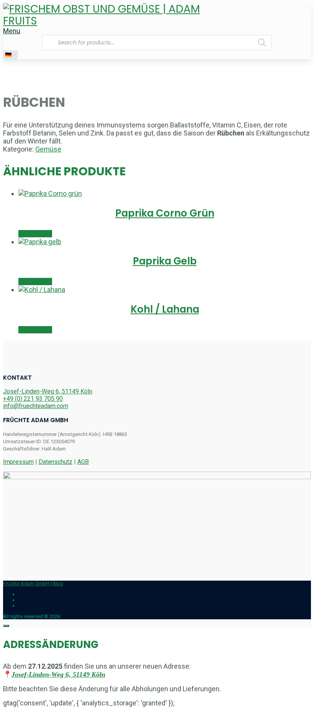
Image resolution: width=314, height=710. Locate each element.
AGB (83, 461)
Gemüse (48, 149)
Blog (58, 583)
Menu (11, 31)
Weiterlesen (35, 233)
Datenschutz (55, 461)
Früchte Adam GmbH (26, 583)
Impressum (18, 461)
